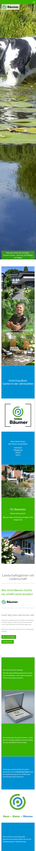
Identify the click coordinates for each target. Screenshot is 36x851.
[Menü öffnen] (34, 2)
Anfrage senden (7, 642)
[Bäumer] (10, 7)
